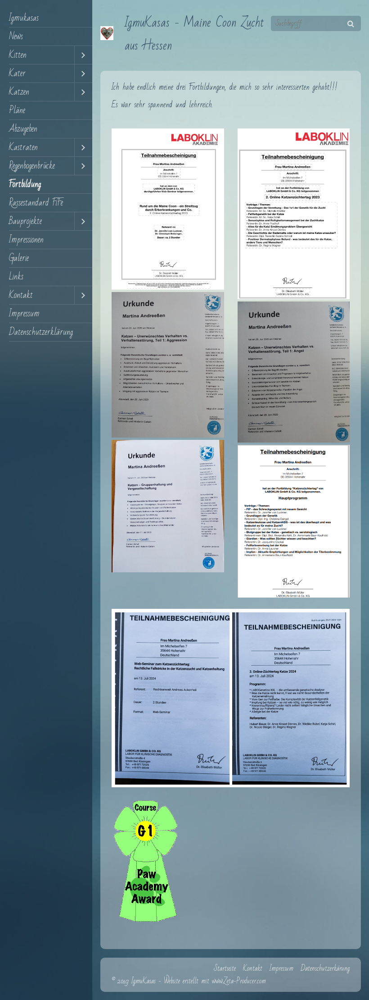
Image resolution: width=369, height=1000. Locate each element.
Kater (17, 73)
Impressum (24, 313)
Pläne (17, 110)
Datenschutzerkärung (325, 968)
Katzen (19, 92)
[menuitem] (46, 18)
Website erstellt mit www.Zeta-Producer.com (215, 981)
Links (16, 276)
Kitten (18, 55)
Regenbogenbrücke (32, 166)
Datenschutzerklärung (41, 332)
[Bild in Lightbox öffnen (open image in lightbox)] (168, 209)
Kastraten (23, 147)
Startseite (225, 968)
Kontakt (21, 295)
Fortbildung (25, 184)
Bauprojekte (25, 221)
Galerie (19, 258)
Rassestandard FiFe (36, 202)
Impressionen (26, 239)
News (16, 36)
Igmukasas (24, 18)
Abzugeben (23, 129)
